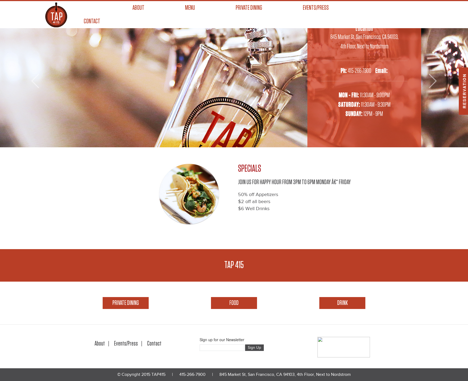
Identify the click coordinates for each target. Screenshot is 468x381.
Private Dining (249, 8)
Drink (342, 303)
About (138, 8)
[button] (35, 81)
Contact (92, 21)
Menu (190, 8)
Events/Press (316, 8)
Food (234, 303)
